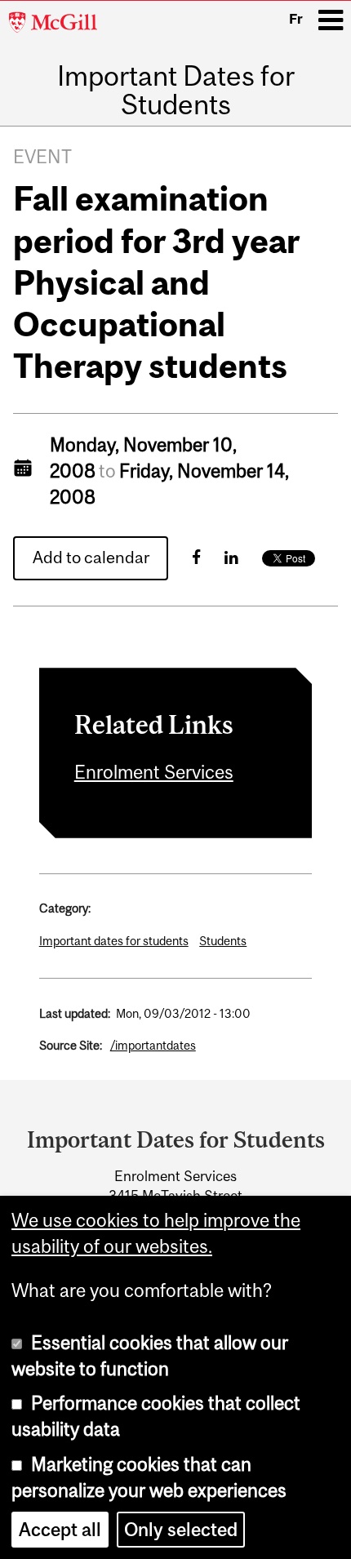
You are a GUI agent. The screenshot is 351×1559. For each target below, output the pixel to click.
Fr (296, 19)
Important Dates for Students (176, 90)
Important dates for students (114, 941)
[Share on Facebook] (196, 557)
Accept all (60, 1529)
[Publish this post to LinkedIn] (231, 557)
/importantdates (153, 1045)
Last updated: (74, 1013)
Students (223, 941)
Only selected (181, 1529)
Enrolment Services (153, 772)
